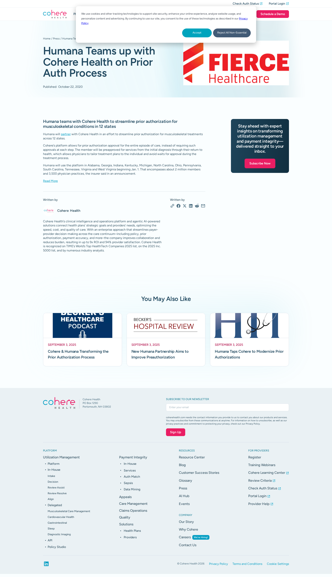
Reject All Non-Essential (232, 32)
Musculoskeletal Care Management (69, 511)
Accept (197, 32)
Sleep (51, 528)
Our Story (186, 522)
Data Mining (132, 489)
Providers (130, 537)
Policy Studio (57, 547)
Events (184, 504)
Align (51, 499)
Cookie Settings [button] (278, 564)
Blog (182, 465)
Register (254, 457)
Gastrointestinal (57, 522)
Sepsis (128, 483)
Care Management (133, 504)
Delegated (55, 505)
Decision (53, 481)
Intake (51, 476)
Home (47, 38)
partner (66, 134)
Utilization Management (61, 457)
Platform (54, 464)
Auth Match (132, 476)
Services (130, 470)
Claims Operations (133, 510)
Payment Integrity (133, 457)
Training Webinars (261, 465)
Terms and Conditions (247, 564)
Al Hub (184, 496)
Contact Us (187, 545)
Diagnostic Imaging (59, 534)
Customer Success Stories (199, 473)
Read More (50, 181)
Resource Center (192, 457)
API (50, 540)
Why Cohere (188, 529)
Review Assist (56, 487)
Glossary (185, 480)
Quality (124, 517)
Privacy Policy (218, 564)
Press (56, 38)
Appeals (125, 497)
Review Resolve (57, 493)
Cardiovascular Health (61, 517)
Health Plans (132, 531)
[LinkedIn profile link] (46, 564)
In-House (54, 469)
